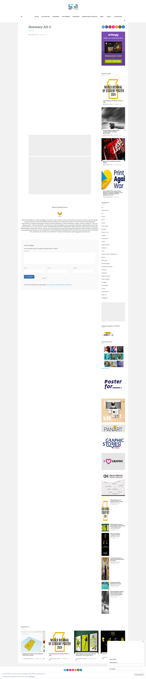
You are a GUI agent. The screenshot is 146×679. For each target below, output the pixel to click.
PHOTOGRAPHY (66, 16)
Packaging (104, 282)
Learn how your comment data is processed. (58, 285)
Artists (103, 219)
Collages (104, 235)
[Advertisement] (60, 145)
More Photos (105, 368)
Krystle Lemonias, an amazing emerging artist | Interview (117, 559)
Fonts (103, 251)
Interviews (104, 269)
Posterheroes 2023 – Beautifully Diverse (115, 583)
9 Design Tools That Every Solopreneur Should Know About (32, 654)
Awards (103, 223)
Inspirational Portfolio (107, 266)
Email (49, 268)
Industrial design (106, 263)
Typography (104, 298)
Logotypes (104, 273)
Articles (103, 216)
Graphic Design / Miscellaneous (109, 254)
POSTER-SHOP (118, 16)
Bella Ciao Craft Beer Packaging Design (111, 162)
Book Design (105, 226)
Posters (103, 288)
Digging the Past (106, 244)
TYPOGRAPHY (55, 16)
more (101, 16)
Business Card (105, 232)
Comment (27, 251)
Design (103, 241)
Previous (122, 627)
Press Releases (105, 291)
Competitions (105, 238)
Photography (105, 285)
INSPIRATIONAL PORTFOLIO (90, 16)
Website (75, 268)
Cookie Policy (32, 676)
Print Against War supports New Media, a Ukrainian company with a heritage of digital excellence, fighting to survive (113, 193)
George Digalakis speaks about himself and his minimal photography (111, 132)
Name (25, 268)
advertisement (105, 210)
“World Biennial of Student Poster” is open (113, 101)
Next (124, 627)
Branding (104, 229)
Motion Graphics (106, 279)
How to (103, 257)
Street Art (104, 294)
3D (102, 207)
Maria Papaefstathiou (33, 34)
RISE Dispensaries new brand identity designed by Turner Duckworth (117, 526)
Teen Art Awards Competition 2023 (115, 534)
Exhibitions (104, 248)
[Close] (143, 641)
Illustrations (104, 260)
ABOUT (109, 16)
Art (102, 213)
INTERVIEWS (76, 16)
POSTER (37, 16)
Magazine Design (106, 276)
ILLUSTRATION (45, 16)
